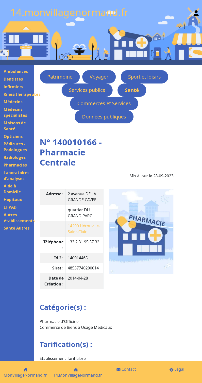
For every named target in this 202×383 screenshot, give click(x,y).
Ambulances (16, 71)
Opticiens (13, 136)
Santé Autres (17, 228)
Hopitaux (13, 199)
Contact (128, 369)
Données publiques (104, 116)
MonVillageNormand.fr (25, 375)
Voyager (99, 76)
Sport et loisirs (144, 76)
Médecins (13, 101)
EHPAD (10, 207)
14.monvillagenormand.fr (69, 12)
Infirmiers (13, 86)
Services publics (87, 90)
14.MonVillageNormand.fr (77, 375)
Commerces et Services (104, 103)
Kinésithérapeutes (22, 94)
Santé (132, 90)
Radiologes (15, 157)
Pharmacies (15, 165)
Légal (178, 369)
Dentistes (13, 79)
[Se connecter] (196, 12)
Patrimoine (59, 76)
